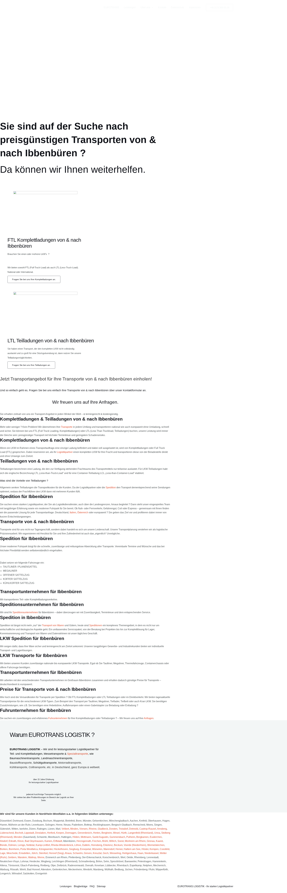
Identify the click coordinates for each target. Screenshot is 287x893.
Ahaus (68, 853)
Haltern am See (132, 849)
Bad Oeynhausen (34, 841)
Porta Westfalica (29, 849)
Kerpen (60, 833)
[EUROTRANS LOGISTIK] (73, 7)
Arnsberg (162, 828)
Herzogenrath (84, 841)
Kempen (154, 849)
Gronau (151, 841)
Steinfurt (43, 853)
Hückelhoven (61, 849)
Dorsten (113, 828)
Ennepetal (85, 849)
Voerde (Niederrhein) (135, 845)
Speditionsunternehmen (25, 612)
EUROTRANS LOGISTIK (25, 749)
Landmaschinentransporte (56, 758)
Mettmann (86, 837)
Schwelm (78, 853)
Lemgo (21, 845)
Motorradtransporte (69, 762)
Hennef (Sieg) (56, 853)
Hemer (119, 849)
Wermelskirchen (155, 845)
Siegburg (74, 849)
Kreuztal (97, 853)
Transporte (66, 427)
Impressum (195, 7)
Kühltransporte (18, 767)
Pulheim (130, 837)
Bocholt (19, 833)
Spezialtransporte (77, 753)
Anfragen (149, 718)
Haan (140, 853)
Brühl (105, 841)
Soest (120, 841)
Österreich (82, 512)
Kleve (20, 841)
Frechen (96, 841)
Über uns (145, 7)
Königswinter (46, 849)
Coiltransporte (37, 767)
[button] (151, 7)
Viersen (83, 828)
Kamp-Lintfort (43, 845)
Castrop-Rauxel (147, 828)
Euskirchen (156, 837)
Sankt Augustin (100, 837)
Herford (51, 833)
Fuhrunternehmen (57, 718)
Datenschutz (177, 7)
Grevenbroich (85, 833)
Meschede (12, 853)
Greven (88, 853)
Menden (18, 837)
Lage (2, 853)
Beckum (118, 845)
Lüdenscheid (7, 833)
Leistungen (130, 7)
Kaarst (159, 841)
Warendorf (108, 849)
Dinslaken (40, 833)
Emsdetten (24, 853)
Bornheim (14, 849)
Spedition (111, 487)
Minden (74, 828)
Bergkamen (142, 837)
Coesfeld (164, 849)
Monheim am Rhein (135, 841)
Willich (112, 841)
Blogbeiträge (80, 886)
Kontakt (162, 7)
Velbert (65, 828)
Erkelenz (108, 845)
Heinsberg (96, 845)
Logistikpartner (65, 452)
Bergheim (106, 833)
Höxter (145, 849)
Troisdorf (123, 828)
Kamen (48, 841)
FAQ (92, 886)
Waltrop (32, 857)
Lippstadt (29, 833)
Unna (157, 833)
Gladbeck (103, 828)
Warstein (22, 857)
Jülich (34, 853)
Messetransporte (54, 753)
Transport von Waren (53, 625)
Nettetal (30, 845)
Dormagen (70, 833)
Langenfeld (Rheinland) (140, 833)
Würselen (97, 849)
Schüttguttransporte (45, 762)
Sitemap (101, 886)
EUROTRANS (111, 7)
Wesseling (115, 853)
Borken (4, 849)
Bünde (3, 845)
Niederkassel (152, 853)
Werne (40, 857)
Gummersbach (117, 837)
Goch (106, 853)
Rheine (93, 828)
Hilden (76, 837)
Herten (96, 833)
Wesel (116, 833)
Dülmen (12, 845)
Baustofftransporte (21, 762)
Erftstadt (57, 841)
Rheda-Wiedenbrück (62, 845)
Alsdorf (3, 841)
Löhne (77, 845)
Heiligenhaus (129, 853)
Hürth (124, 833)
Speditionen (95, 625)
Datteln (86, 845)
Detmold (133, 828)
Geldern (12, 857)
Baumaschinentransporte (25, 758)
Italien (73, 512)
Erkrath (12, 841)
